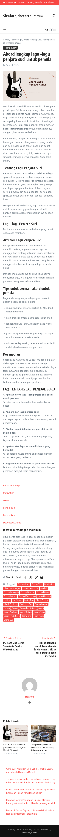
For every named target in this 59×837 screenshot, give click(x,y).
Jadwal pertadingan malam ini (22, 530)
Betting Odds (23, 584)
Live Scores (17, 600)
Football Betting (27, 592)
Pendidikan (9, 507)
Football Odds (10, 596)
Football (43, 588)
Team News (39, 616)
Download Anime (12, 522)
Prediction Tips (26, 604)
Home (6, 39)
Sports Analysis (10, 612)
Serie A (7, 608)
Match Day (29, 600)
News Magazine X (29, 832)
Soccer (15, 608)
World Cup (8, 620)
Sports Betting (26, 612)
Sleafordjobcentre (17, 15)
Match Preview (42, 600)
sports (41, 608)
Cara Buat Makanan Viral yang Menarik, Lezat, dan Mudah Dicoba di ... (14, 747)
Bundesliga (49, 584)
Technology (16, 39)
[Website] (29, 702)
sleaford (29, 696)
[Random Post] (46, 30)
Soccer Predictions (28, 608)
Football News (43, 592)
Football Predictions (27, 596)
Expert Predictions (30, 588)
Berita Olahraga (11, 485)
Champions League (12, 588)
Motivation (8, 492)
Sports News (39, 612)
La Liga (7, 600)
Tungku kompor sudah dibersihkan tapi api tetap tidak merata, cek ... (42, 747)
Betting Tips (37, 584)
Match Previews (10, 604)
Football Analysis (11, 592)
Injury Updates (44, 596)
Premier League (41, 604)
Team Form (26, 616)
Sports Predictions (12, 616)
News (6, 500)
